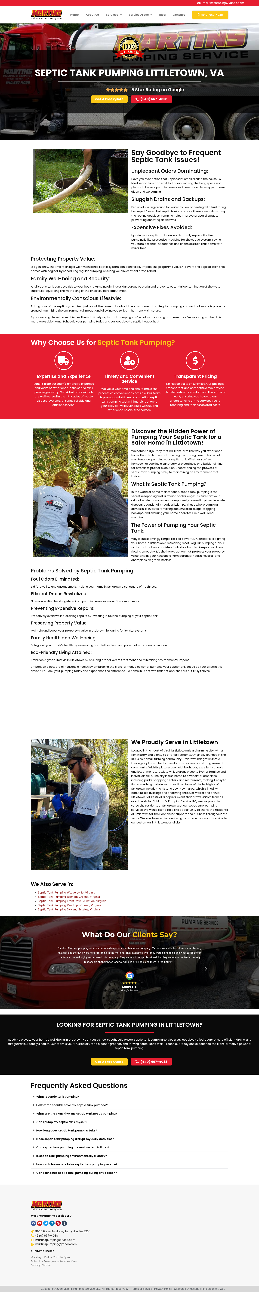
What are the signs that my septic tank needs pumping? (76, 1114)
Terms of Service (141, 1288)
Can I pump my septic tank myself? (61, 1122)
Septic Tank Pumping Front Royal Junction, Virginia (72, 901)
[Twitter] (45, 1223)
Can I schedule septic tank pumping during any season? (76, 1173)
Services (112, 15)
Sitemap (179, 1288)
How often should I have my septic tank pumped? (72, 1105)
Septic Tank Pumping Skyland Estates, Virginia (69, 909)
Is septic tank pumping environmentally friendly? (71, 1156)
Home (74, 15)
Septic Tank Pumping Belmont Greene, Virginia (69, 896)
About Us (92, 15)
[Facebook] (33, 1223)
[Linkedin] (52, 1223)
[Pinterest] (58, 1223)
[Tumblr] (64, 1223)
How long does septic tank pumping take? (66, 1130)
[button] (53, 969)
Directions (193, 1288)
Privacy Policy (163, 1288)
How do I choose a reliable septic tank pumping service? (77, 1164)
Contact (179, 15)
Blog (162, 15)
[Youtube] (39, 1223)
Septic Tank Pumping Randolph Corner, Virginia (69, 905)
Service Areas (139, 15)
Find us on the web (213, 1288)
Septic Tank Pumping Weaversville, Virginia (66, 892)
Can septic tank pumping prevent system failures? (73, 1147)
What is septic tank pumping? (57, 1097)
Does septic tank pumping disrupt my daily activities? (75, 1139)
